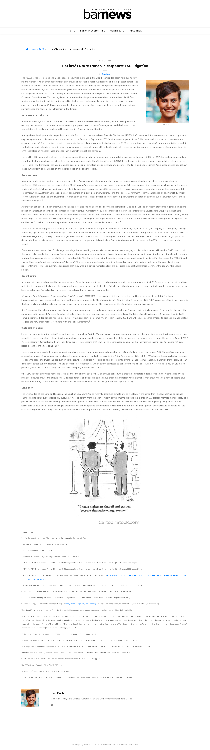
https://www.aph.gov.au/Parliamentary (80, 603)
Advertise (136, 31)
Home (71, 31)
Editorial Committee (92, 31)
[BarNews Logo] (105, 13)
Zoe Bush (106, 74)
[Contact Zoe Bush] (52, 705)
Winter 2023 (38, 49)
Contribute (117, 31)
